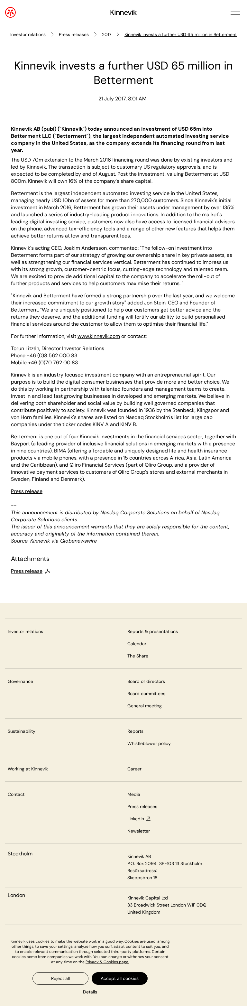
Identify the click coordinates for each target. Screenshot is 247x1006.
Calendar (136, 644)
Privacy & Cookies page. (107, 961)
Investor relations (28, 34)
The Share (137, 656)
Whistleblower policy (149, 743)
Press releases (74, 34)
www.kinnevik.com (99, 336)
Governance (20, 681)
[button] (234, 12)
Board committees (146, 693)
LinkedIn (135, 819)
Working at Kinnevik (28, 769)
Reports (135, 731)
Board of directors (146, 681)
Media (133, 794)
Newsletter (138, 831)
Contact (16, 794)
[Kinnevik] (123, 13)
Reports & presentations (152, 631)
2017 (106, 34)
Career (134, 769)
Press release (26, 491)
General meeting (144, 706)
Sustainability (21, 731)
